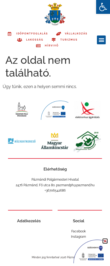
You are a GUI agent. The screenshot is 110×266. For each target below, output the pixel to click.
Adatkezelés (29, 221)
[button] (103, 7)
